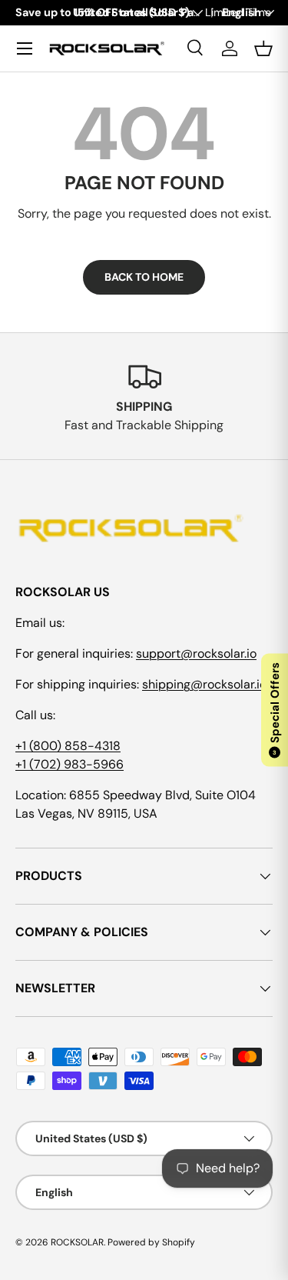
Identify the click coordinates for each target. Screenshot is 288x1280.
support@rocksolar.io (196, 653)
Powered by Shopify (151, 1242)
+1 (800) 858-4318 (68, 746)
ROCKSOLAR (77, 1242)
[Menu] (24, 48)
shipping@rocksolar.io (204, 684)
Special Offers (275, 709)
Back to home (144, 277)
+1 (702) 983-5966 (69, 764)
